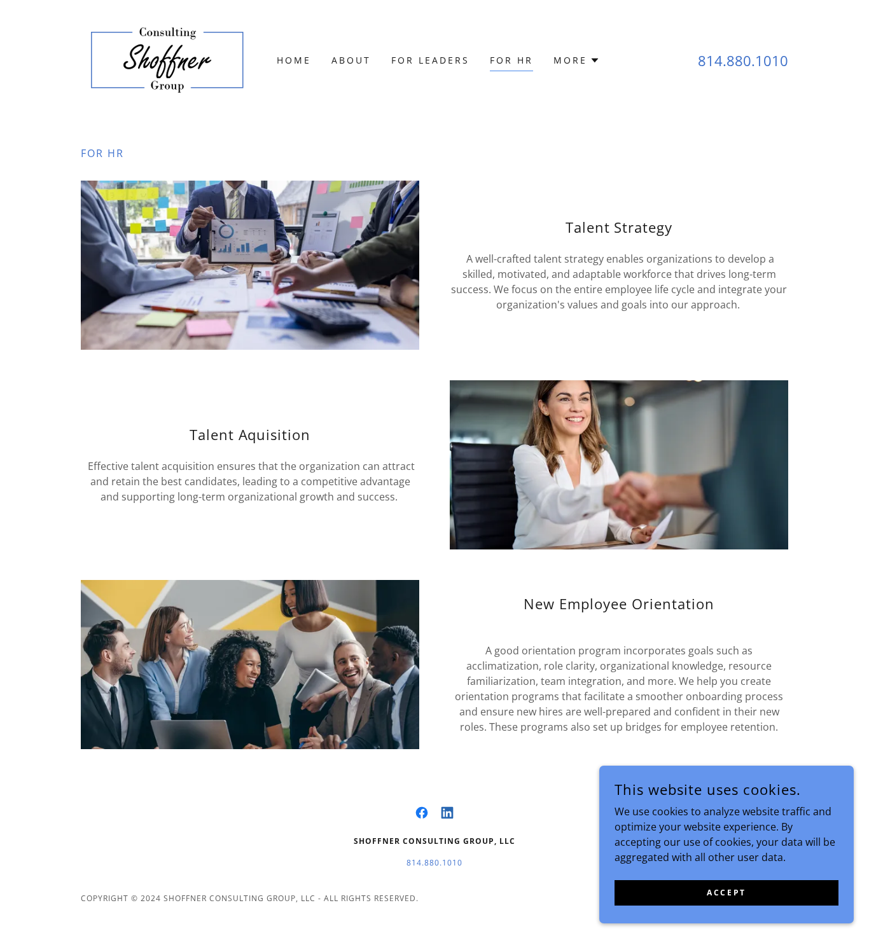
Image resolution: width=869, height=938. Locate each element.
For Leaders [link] (430, 60)
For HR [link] (511, 60)
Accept (726, 892)
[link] (167, 59)
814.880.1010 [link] (743, 60)
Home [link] (294, 60)
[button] (576, 60)
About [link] (351, 60)
